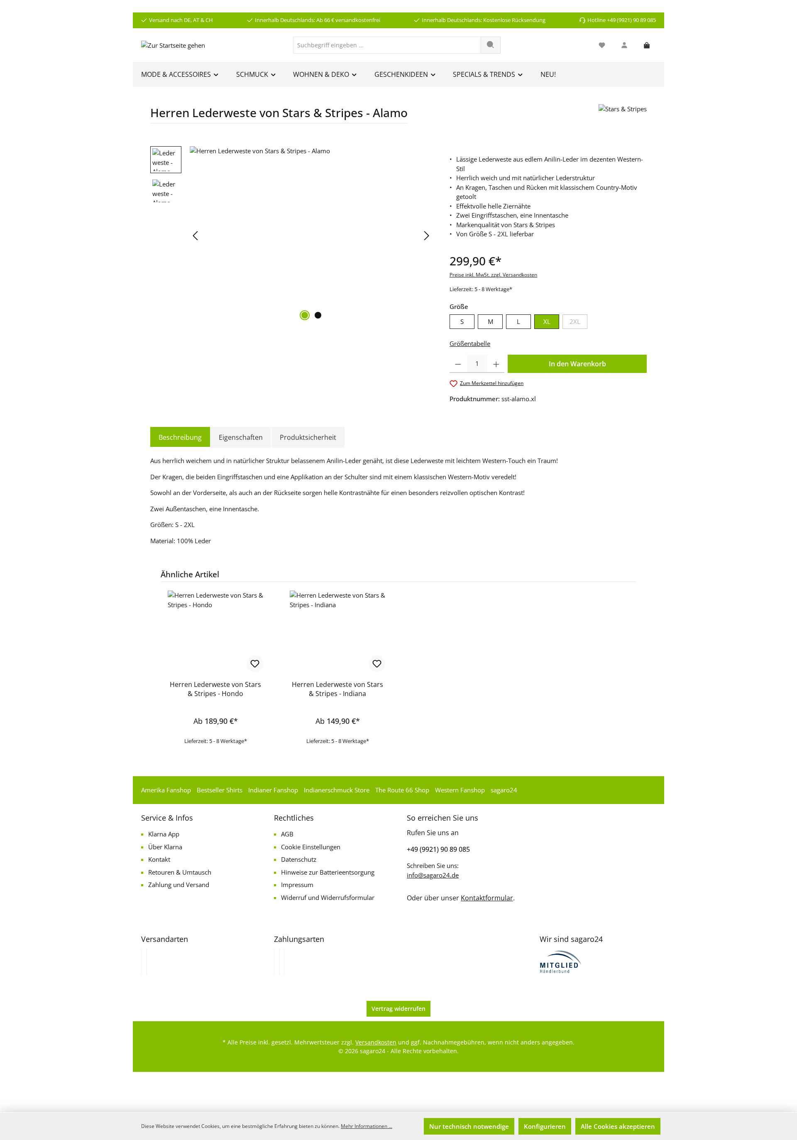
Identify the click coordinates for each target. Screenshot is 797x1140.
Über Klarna (165, 847)
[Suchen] (491, 45)
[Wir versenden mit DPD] (146, 962)
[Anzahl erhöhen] (496, 364)
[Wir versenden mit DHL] (141, 962)
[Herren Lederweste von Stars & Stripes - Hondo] (215, 632)
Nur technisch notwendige (469, 1126)
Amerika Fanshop (166, 790)
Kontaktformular (487, 897)
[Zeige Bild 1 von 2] (304, 315)
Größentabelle (470, 343)
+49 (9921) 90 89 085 (438, 849)
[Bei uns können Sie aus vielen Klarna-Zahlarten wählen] (274, 962)
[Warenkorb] (647, 45)
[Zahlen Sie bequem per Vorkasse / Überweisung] (279, 962)
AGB (287, 834)
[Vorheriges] (196, 235)
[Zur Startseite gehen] (173, 45)
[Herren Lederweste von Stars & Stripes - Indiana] (337, 632)
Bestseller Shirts (219, 790)
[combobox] (387, 45)
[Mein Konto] (624, 45)
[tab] (180, 437)
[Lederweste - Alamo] (311, 235)
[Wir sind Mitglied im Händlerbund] (561, 961)
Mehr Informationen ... (366, 1126)
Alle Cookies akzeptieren (618, 1126)
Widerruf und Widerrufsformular (327, 897)
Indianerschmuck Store (336, 790)
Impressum (297, 884)
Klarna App (163, 834)
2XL (578, 323)
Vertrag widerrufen (398, 1009)
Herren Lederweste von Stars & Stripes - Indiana (337, 689)
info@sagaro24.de (433, 875)
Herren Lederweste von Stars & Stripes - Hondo (215, 689)
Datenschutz (298, 859)
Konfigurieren (545, 1126)
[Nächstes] (426, 235)
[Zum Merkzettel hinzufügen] (255, 663)
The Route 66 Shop (402, 790)
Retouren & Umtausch (179, 872)
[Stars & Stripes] (623, 117)
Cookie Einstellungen (310, 847)
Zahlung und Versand (178, 884)
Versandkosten (375, 1042)
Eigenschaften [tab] (241, 437)
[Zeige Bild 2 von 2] (318, 315)
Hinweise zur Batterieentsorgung (327, 872)
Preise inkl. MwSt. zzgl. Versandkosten (493, 274)
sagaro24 (504, 790)
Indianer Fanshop (273, 790)
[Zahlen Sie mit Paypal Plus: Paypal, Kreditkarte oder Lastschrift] (284, 962)
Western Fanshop (460, 790)
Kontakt (159, 859)
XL (546, 321)
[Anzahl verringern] (458, 364)
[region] (291, 235)
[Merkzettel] (602, 45)
